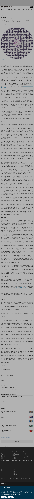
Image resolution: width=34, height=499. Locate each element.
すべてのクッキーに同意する (3, 497)
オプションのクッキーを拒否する (10, 497)
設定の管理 (14, 494)
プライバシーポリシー (18, 493)
